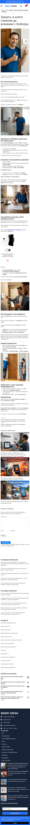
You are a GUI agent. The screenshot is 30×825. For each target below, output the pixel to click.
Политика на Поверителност (9, 752)
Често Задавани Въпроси (9, 738)
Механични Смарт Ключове (7, 647)
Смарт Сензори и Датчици (7, 667)
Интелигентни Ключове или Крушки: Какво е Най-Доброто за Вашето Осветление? (15, 598)
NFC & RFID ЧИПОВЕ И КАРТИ (7, 623)
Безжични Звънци (5, 629)
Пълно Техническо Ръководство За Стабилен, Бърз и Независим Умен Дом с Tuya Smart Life (13, 419)
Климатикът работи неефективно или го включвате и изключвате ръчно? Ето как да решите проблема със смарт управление (13, 454)
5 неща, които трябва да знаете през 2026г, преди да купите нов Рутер (14, 608)
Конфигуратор (6, 736)
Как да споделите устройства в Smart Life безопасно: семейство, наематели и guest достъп (13, 583)
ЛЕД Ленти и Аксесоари (6, 643)
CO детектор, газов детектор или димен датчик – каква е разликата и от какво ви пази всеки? (14, 579)
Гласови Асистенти (5, 636)
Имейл (13, 530)
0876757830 (9, 2)
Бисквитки (4, 755)
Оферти (2, 650)
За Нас (3, 741)
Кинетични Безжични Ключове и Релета (10, 640)
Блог (7, 10)
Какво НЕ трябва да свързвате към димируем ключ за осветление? (13, 424)
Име (2, 530)
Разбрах (15, 823)
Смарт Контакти (4, 660)
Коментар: (4, 516)
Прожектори (4, 653)
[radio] (6, 250)
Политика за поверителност (7, 820)
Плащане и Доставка (7, 749)
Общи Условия (6, 747)
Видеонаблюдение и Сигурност (8, 633)
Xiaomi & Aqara (4, 626)
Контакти (4, 744)
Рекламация (5, 758)
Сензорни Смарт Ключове (7, 657)
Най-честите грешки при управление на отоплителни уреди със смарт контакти (14, 603)
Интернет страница (3, 536)
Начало (3, 10)
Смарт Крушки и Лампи (6, 664)
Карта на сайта (6, 760)
